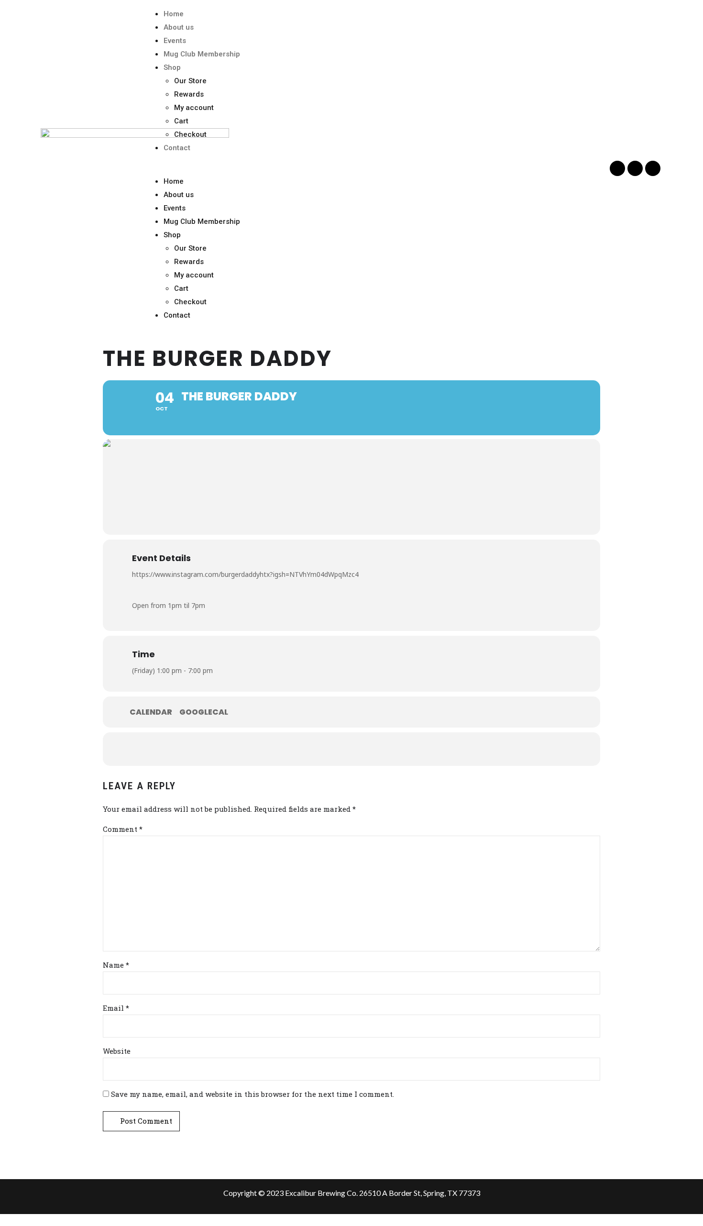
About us (179, 27)
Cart (181, 121)
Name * (116, 965)
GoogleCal (203, 712)
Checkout (190, 134)
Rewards (189, 94)
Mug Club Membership (202, 54)
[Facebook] (617, 168)
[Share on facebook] (323, 749)
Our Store (190, 81)
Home (174, 14)
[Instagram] (652, 168)
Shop (172, 67)
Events (175, 40)
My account (194, 107)
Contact (177, 148)
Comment (123, 829)
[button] (375, 168)
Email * (116, 1008)
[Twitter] (635, 168)
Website (117, 1051)
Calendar (151, 712)
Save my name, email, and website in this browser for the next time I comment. (252, 1094)
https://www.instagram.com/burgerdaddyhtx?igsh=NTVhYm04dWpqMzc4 (245, 574)
